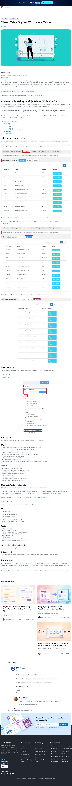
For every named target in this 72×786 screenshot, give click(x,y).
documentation (33, 570)
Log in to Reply (19, 693)
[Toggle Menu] (69, 7)
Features (10, 128)
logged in (17, 710)
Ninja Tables (4, 18)
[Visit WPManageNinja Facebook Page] (2, 774)
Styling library (7, 123)
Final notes (5, 77)
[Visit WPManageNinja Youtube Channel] (13, 774)
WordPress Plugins (14, 18)
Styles (9, 126)
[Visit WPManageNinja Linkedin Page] (7, 774)
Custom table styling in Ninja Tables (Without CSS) (14, 75)
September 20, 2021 (20, 668)
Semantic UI (9, 124)
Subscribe (63, 724)
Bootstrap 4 (9, 131)
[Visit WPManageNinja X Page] (10, 774)
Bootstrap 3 (9, 133)
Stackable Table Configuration (16, 130)
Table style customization (10, 121)
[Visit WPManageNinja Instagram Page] (4, 774)
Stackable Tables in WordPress (40, 497)
